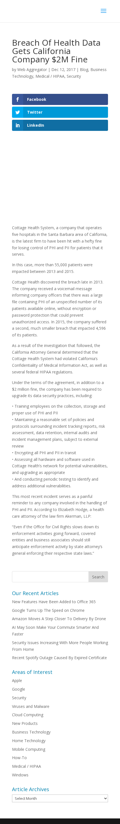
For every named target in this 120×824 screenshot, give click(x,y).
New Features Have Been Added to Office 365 (54, 601)
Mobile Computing (28, 749)
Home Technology (28, 740)
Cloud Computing (27, 714)
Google (18, 689)
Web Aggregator (32, 69)
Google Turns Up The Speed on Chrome (48, 610)
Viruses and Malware (30, 706)
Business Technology (31, 732)
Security (74, 76)
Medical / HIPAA (49, 76)
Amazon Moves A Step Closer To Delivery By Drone (59, 618)
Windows (20, 774)
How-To (19, 757)
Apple (17, 680)
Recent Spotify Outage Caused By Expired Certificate (59, 657)
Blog (84, 69)
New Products (25, 723)
